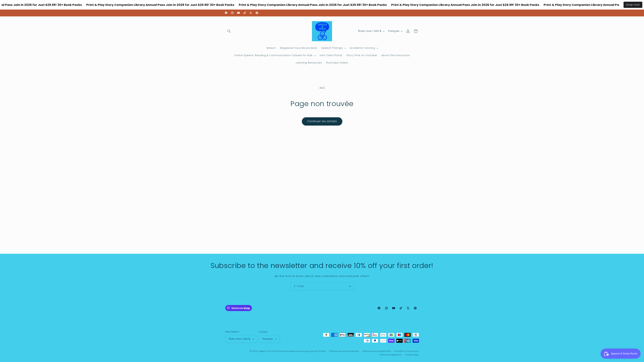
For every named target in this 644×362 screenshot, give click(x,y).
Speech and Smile (268, 351)
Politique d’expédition (391, 354)
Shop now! (633, 4)
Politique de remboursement (344, 351)
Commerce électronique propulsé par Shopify (302, 351)
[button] (229, 31)
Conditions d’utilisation (406, 351)
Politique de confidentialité (376, 351)
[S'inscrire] (350, 286)
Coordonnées (412, 354)
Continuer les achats (322, 121)
